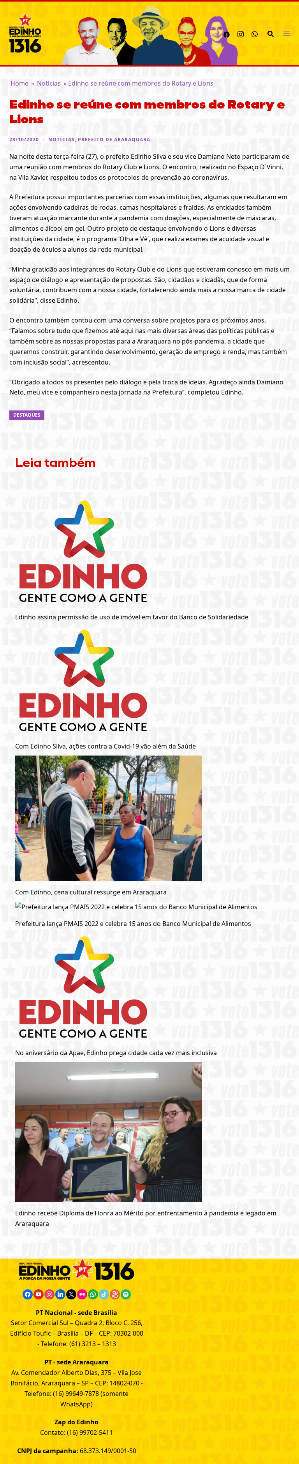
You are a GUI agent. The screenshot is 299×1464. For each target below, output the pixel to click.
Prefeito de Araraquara (114, 139)
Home (19, 83)
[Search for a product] (270, 33)
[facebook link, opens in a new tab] (226, 33)
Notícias (49, 83)
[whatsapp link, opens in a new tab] (255, 33)
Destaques (26, 415)
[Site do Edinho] (25, 32)
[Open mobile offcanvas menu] (286, 33)
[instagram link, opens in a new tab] (240, 33)
